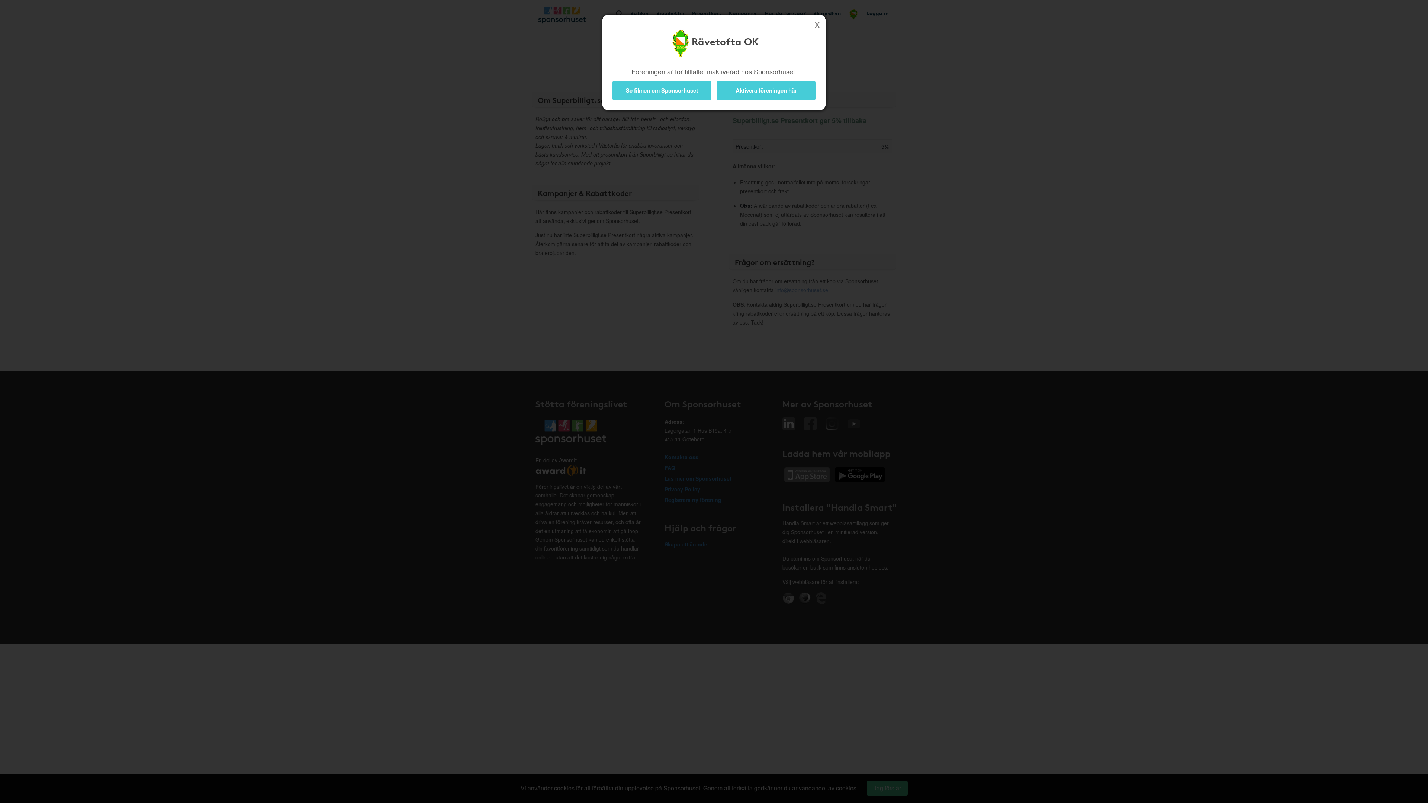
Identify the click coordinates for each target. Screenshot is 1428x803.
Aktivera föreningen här (766, 90)
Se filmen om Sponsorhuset (662, 90)
